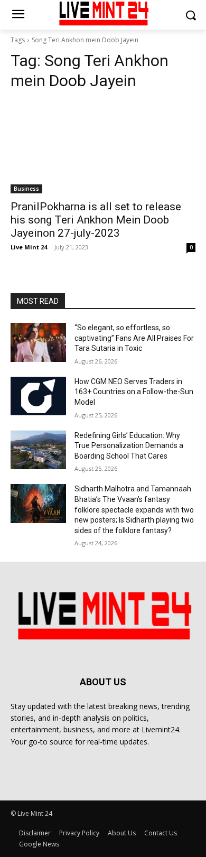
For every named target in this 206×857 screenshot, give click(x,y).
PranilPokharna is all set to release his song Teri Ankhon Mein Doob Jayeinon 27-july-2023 (96, 219)
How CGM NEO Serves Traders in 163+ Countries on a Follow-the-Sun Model (133, 391)
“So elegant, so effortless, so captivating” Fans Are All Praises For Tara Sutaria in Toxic (134, 337)
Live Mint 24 (29, 247)
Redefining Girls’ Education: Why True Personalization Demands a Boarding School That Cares (128, 445)
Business (26, 188)
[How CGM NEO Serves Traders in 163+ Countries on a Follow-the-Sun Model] (38, 396)
